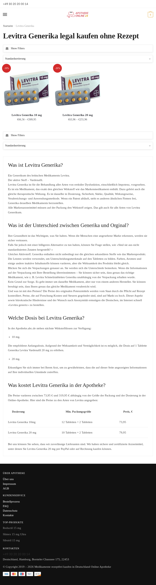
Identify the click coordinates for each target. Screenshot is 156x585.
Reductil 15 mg (12, 527)
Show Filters (18, 48)
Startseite (8, 26)
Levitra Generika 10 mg (27, 115)
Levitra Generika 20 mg (78, 115)
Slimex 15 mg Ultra (14, 534)
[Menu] (8, 14)
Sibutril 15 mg (11, 540)
